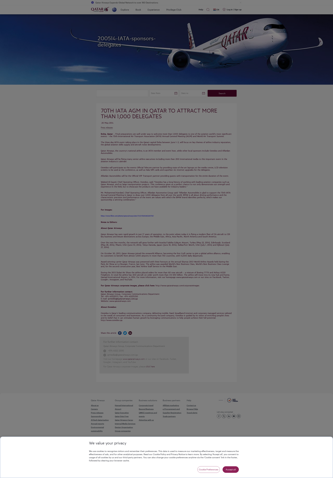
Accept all (231, 469)
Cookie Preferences (208, 469)
